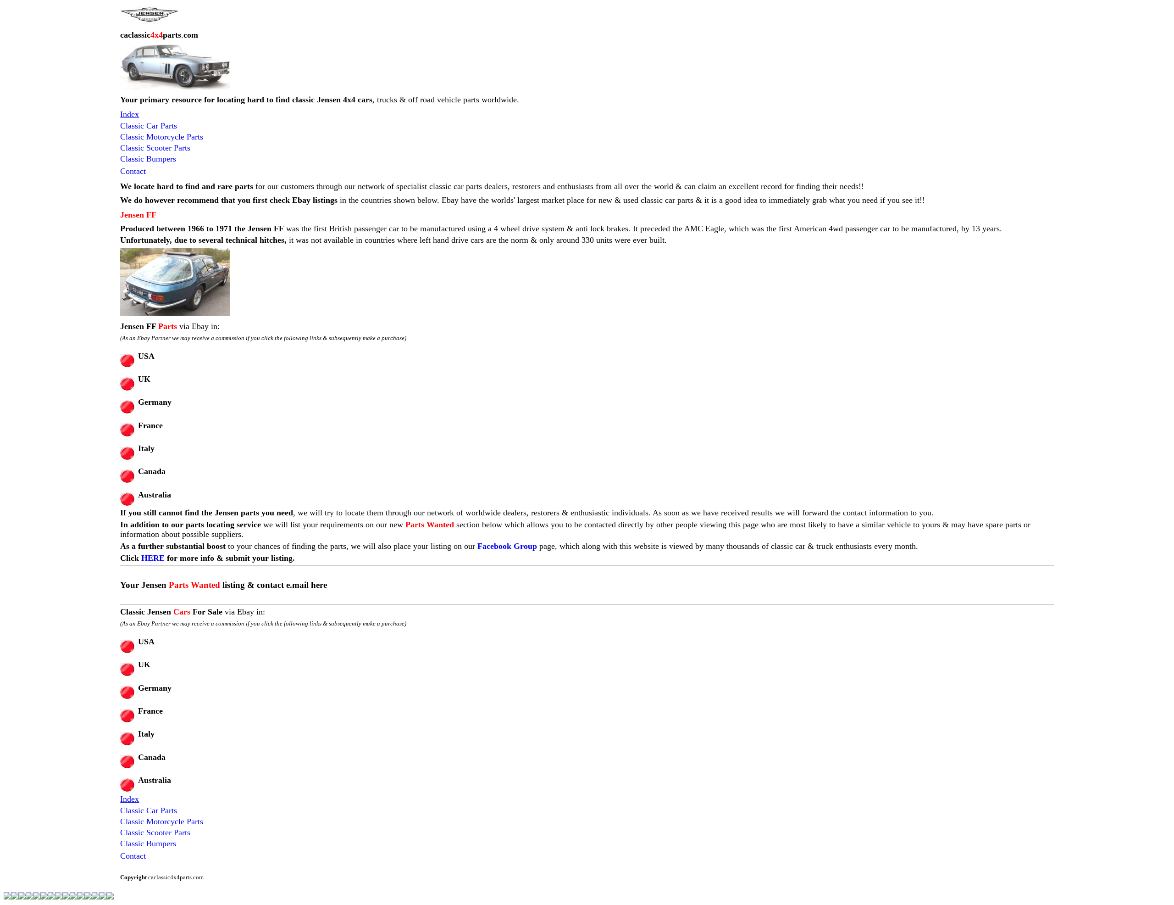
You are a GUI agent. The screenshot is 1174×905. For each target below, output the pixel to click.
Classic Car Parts (148, 125)
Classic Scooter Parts (155, 147)
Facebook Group (507, 546)
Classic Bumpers (148, 158)
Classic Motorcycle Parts (161, 136)
